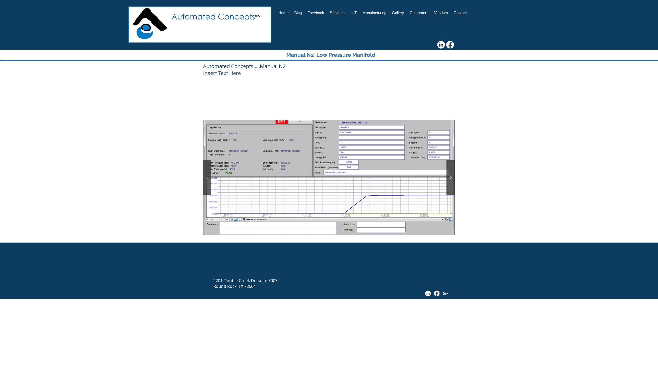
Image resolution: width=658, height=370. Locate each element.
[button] (329, 177)
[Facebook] (450, 45)
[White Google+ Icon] (445, 293)
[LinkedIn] (441, 45)
